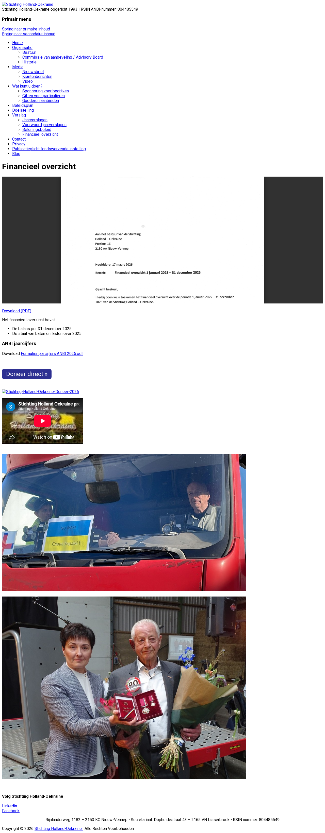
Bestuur (29, 52)
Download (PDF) (16, 311)
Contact (19, 139)
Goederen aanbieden (40, 100)
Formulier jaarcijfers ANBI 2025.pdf (52, 353)
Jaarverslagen (34, 119)
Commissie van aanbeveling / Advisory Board (62, 57)
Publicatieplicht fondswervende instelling (49, 148)
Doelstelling (23, 110)
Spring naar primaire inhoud (26, 29)
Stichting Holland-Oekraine (59, 828)
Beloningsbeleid (36, 129)
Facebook (11, 810)
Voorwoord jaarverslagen (44, 124)
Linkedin (9, 806)
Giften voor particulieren (43, 95)
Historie (29, 62)
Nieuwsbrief (33, 71)
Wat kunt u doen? (27, 86)
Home (17, 42)
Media (17, 66)
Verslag (19, 115)
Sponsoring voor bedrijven (45, 91)
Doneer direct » (26, 374)
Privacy (18, 144)
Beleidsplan (22, 105)
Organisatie (22, 47)
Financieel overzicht (40, 134)
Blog (16, 153)
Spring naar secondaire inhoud (28, 33)
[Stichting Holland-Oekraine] (27, 4)
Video (27, 81)
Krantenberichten (37, 76)
